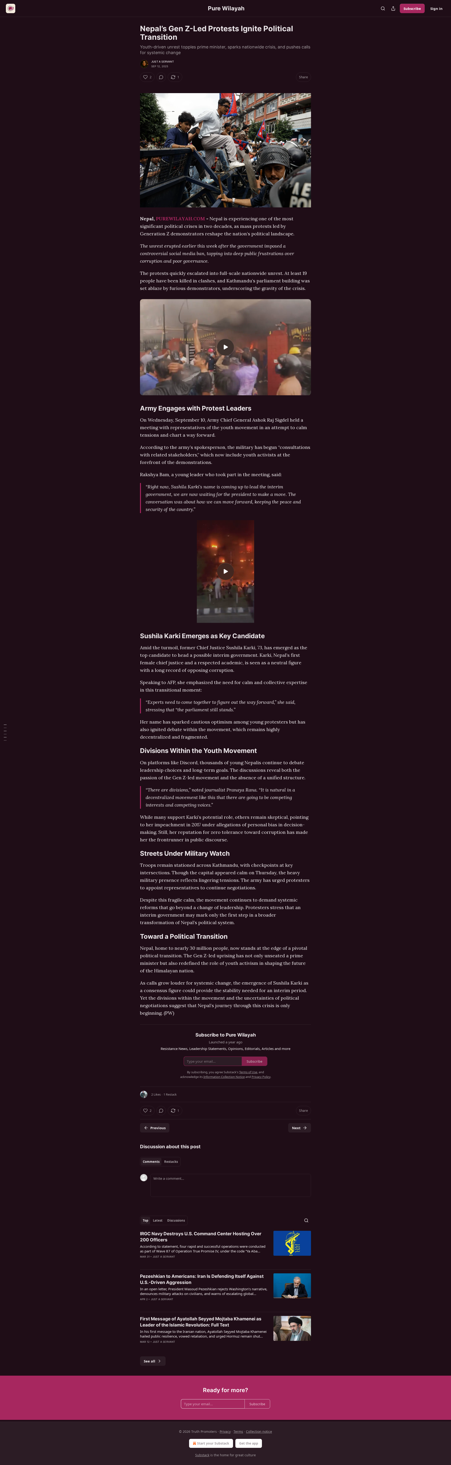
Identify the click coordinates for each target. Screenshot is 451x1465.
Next (296, 1127)
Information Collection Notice (224, 1077)
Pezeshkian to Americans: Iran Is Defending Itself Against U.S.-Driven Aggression (202, 1279)
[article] (225, 1248)
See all (149, 1361)
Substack (202, 1455)
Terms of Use (248, 1072)
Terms (238, 1431)
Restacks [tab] (171, 1162)
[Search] (383, 8)
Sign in (436, 8)
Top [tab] (145, 1220)
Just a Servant (162, 61)
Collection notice (259, 1431)
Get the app (248, 1443)
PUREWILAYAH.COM (181, 219)
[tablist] (160, 1161)
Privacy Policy (261, 1077)
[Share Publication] (393, 8)
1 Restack (170, 1094)
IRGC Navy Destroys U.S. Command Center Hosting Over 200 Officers (200, 1237)
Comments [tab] (151, 1162)
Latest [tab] (158, 1220)
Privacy (225, 1431)
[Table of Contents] (5, 732)
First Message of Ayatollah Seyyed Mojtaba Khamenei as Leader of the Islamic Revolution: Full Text (200, 1322)
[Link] (133, 408)
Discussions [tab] (176, 1220)
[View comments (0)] (161, 77)
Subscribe (412, 8)
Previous (158, 1127)
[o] (225, 347)
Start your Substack (213, 1443)
